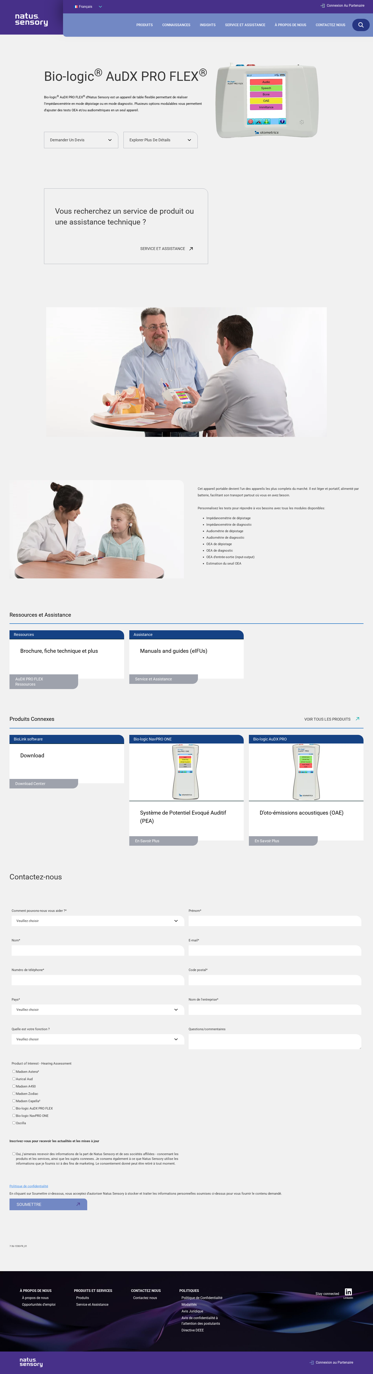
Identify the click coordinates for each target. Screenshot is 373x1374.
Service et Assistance (153, 679)
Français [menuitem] (85, 7)
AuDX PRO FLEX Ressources (29, 681)
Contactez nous (145, 1298)
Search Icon (361, 25)
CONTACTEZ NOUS (330, 25)
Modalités (189, 1304)
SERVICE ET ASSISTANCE (245, 25)
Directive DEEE (193, 1330)
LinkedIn (348, 1297)
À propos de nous (35, 1298)
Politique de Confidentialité (202, 1298)
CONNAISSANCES (176, 25)
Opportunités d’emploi (38, 1304)
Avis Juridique (192, 1311)
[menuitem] (88, 6)
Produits (82, 1298)
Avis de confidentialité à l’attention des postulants (201, 1321)
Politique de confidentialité (28, 1186)
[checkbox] (98, 1097)
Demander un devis (67, 140)
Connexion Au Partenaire (345, 5)
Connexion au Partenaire (334, 1362)
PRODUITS (144, 25)
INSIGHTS (208, 25)
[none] (88, 6)
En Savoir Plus (147, 841)
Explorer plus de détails (150, 140)
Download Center (30, 783)
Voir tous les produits (327, 719)
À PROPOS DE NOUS (290, 25)
